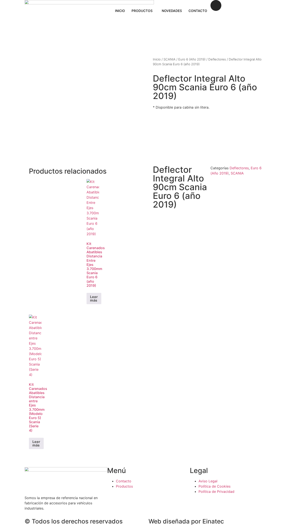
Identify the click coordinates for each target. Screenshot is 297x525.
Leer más (94, 298)
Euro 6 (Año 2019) (191, 59)
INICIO (120, 11)
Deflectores (217, 59)
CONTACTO (198, 11)
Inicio (157, 59)
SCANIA (169, 59)
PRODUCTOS (142, 11)
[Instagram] (215, 5)
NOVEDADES (172, 11)
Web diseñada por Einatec (186, 521)
